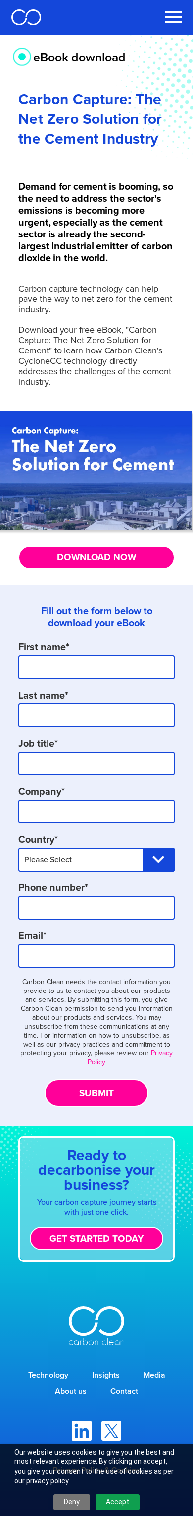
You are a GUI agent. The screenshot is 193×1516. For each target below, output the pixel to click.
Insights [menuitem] (106, 1375)
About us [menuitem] (71, 1391)
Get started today (96, 1238)
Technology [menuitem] (48, 1375)
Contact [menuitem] (124, 1391)
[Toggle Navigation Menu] (173, 17)
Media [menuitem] (154, 1375)
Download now (96, 557)
